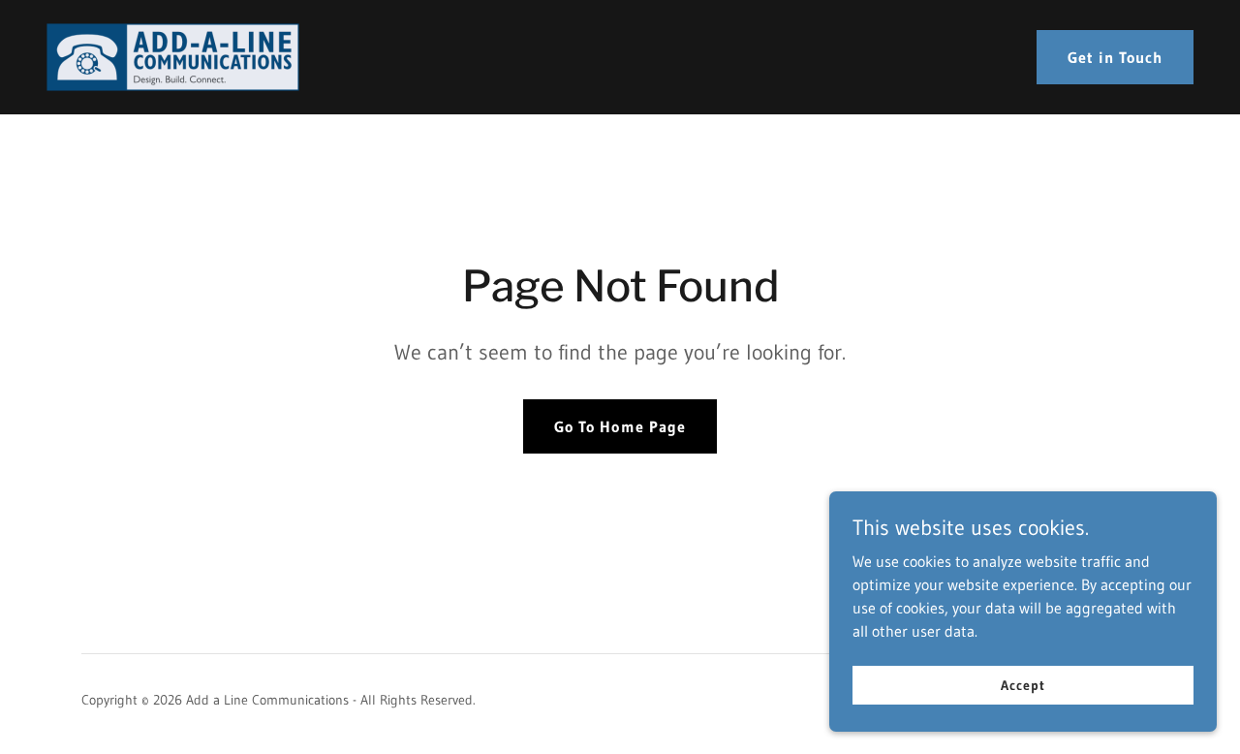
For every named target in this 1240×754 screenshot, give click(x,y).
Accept (1022, 684)
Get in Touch (1115, 57)
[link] (172, 55)
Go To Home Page (619, 426)
